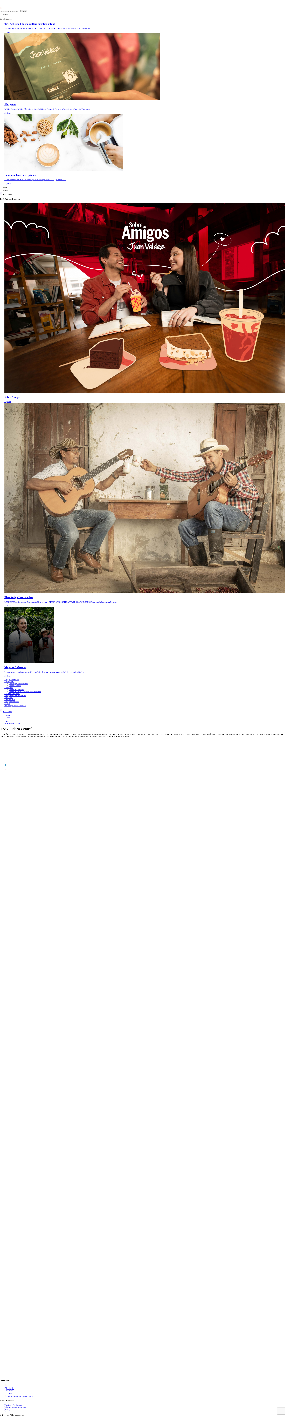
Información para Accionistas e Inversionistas (25, 692)
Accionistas (8, 688)
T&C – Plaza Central (12, 723)
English (7, 717)
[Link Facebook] (5, 765)
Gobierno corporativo (12, 694)
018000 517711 (9, 1390)
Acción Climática (15, 686)
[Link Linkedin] (144, 1095)
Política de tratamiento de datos (15, 1407)
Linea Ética (8, 1411)
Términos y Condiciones (13, 1405)
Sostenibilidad (9, 682)
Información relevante (16, 690)
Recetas (7, 704)
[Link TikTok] (5, 773)
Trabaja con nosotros (11, 702)
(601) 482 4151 (9, 1388)
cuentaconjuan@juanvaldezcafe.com (20, 1396)
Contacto (11, 1393)
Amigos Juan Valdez (11, 680)
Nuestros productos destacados (15, 706)
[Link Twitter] (144, 1376)
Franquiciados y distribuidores (15, 696)
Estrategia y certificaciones (18, 684)
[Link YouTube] (5, 770)
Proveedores (8, 698)
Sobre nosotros (9, 700)
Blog (6, 1409)
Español (7, 715)
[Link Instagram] (5, 768)
